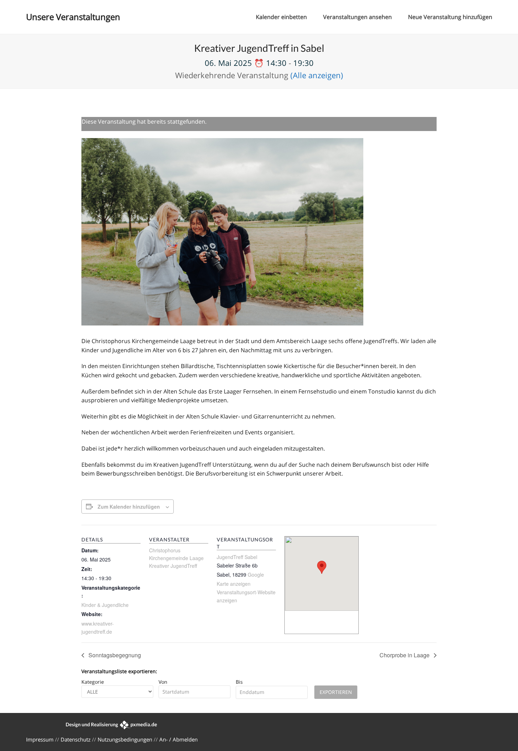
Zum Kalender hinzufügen (129, 506)
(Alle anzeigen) (316, 75)
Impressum (40, 739)
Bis (239, 681)
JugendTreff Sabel (237, 556)
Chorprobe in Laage (405, 655)
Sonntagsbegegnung (114, 655)
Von (163, 681)
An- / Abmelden (178, 739)
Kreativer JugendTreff (173, 565)
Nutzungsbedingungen (125, 739)
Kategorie (92, 681)
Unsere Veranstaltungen (73, 17)
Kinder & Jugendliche (105, 604)
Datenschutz (76, 739)
